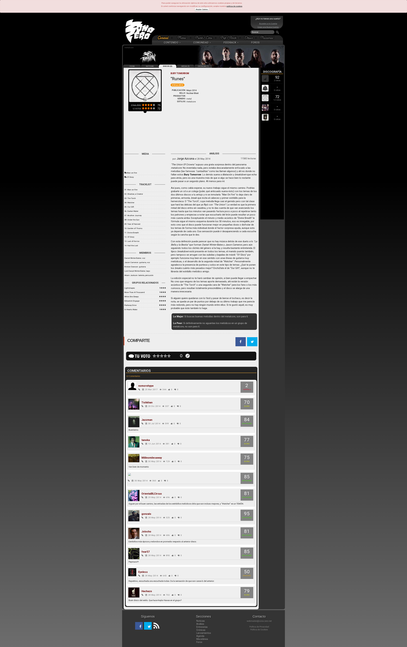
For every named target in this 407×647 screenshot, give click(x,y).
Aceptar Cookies (202, 9)
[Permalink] (139, 389)
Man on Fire (132, 173)
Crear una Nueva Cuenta (268, 27)
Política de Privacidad (259, 627)
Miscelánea (202, 639)
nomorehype (146, 386)
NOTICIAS (150, 66)
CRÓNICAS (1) (203, 66)
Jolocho (146, 531)
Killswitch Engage (131, 301)
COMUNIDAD (201, 42)
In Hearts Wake (130, 309)
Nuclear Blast (192, 93)
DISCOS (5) (167, 66)
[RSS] (155, 626)
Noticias (200, 621)
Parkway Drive (130, 305)
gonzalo (146, 514)
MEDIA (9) (185, 66)
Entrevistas (202, 627)
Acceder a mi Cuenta (268, 23)
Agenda (200, 636)
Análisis (200, 624)
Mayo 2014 (191, 90)
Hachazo (146, 591)
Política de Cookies (259, 629)
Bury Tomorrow (192, 174)
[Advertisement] (203, 25)
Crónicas (200, 630)
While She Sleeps (131, 296)
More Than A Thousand (134, 292)
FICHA (132, 66)
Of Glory (130, 177)
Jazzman (146, 420)
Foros (199, 642)
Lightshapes (129, 288)
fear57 (145, 552)
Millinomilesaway (151, 458)
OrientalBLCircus (151, 493)
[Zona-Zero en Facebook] (139, 626)
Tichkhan (146, 402)
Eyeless (143, 572)
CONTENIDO (171, 42)
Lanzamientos (203, 633)
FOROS (255, 42)
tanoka (145, 440)
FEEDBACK (230, 42)
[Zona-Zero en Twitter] (148, 626)
